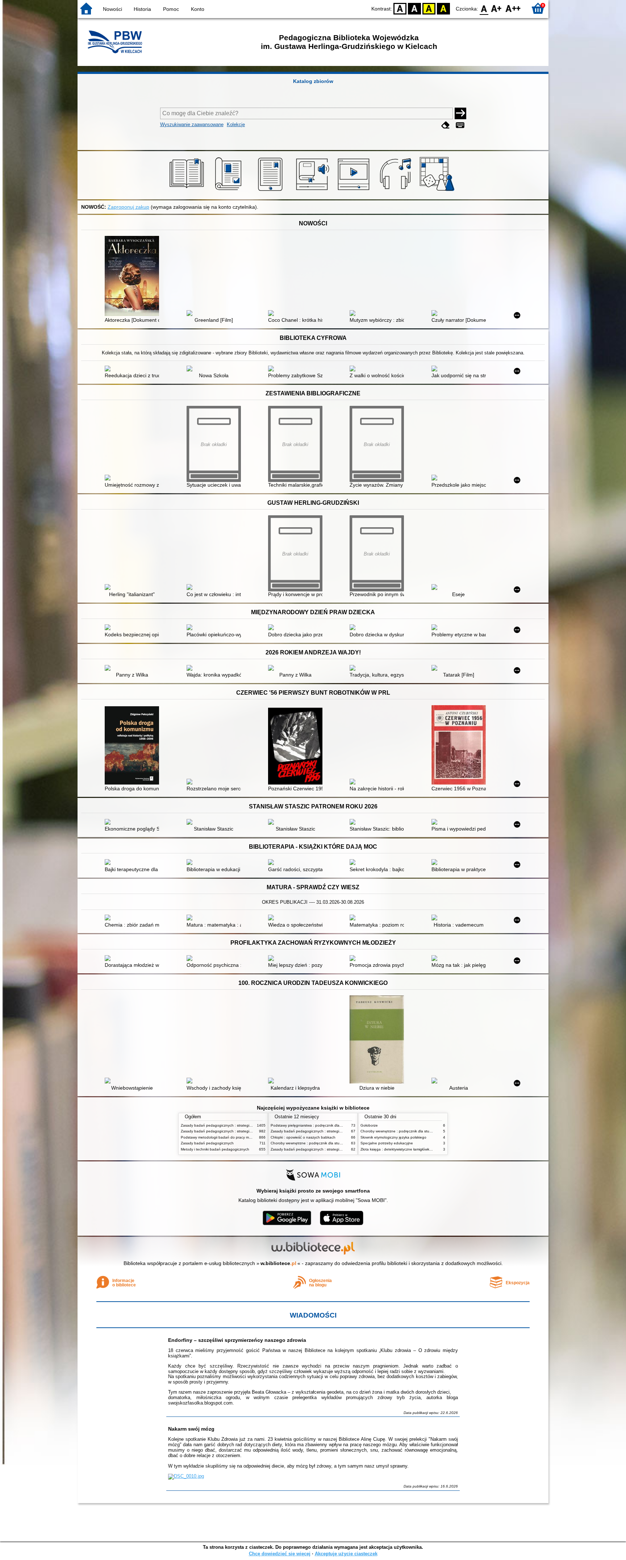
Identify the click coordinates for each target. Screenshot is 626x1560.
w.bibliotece (278, 1263)
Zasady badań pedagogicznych (207, 1143)
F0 (484, 8)
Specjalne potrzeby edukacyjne (386, 1143)
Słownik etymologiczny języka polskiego (393, 1137)
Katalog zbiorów (313, 81)
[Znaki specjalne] (460, 125)
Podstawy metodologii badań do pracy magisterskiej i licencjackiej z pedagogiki (246, 1137)
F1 (496, 8)
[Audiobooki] (313, 191)
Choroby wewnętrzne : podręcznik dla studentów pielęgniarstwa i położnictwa (335, 1143)
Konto (197, 9)
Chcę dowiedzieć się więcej (279, 1553)
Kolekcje (236, 124)
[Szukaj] (460, 113)
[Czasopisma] (229, 191)
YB (429, 8)
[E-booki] (271, 191)
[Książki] (187, 191)
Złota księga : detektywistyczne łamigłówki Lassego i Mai (407, 1149)
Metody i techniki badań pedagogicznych (215, 1149)
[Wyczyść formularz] (445, 125)
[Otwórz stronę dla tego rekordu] (134, 276)
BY (443, 8)
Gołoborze (369, 1125)
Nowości (112, 9)
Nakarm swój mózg (191, 1429)
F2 (513, 8)
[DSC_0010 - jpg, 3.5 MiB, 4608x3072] (186, 1476)
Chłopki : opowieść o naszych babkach (303, 1137)
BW (414, 8)
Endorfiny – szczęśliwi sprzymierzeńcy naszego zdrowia (237, 1340)
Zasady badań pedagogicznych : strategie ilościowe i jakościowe (234, 1125)
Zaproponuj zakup (128, 207)
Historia (142, 9)
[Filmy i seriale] (354, 191)
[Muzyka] (396, 191)
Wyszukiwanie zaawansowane (192, 124)
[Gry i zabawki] (438, 191)
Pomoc (171, 9)
